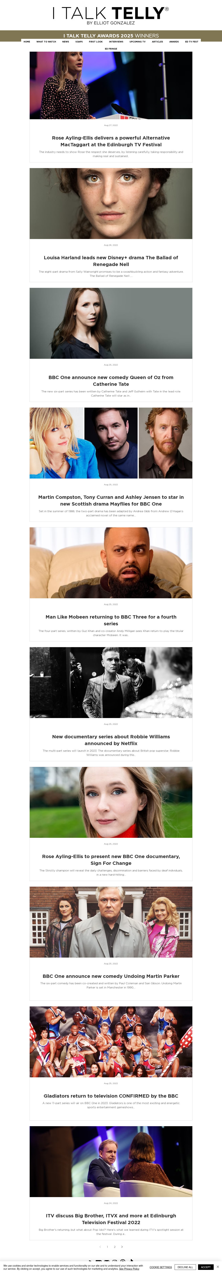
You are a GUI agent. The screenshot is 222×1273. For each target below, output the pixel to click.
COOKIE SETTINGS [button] (161, 1267)
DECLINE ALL (185, 1267)
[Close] (218, 1267)
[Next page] (122, 1247)
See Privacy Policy (129, 1268)
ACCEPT (206, 1267)
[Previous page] (100, 1247)
